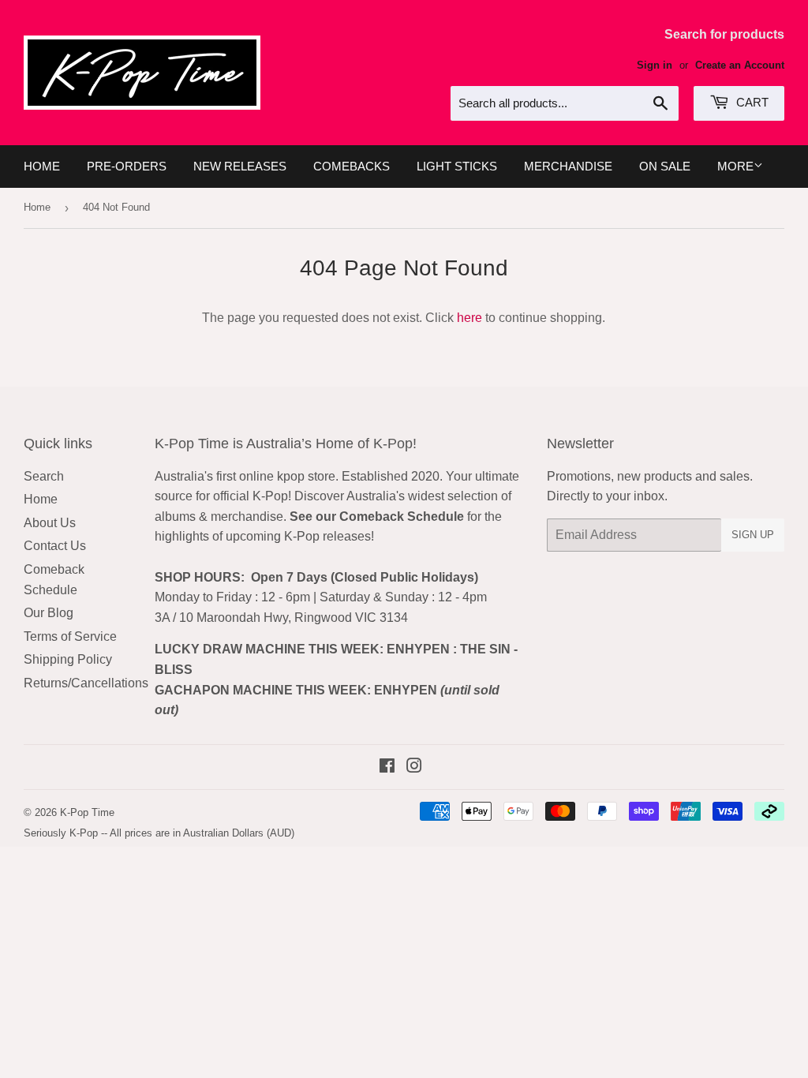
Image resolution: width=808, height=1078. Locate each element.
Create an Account (739, 65)
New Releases (239, 166)
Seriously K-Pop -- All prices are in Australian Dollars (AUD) (159, 833)
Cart (751, 102)
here (469, 317)
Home (42, 166)
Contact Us (55, 545)
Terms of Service (70, 636)
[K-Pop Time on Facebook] (387, 767)
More (735, 166)
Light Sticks (457, 166)
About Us (50, 523)
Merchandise (568, 166)
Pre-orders (126, 166)
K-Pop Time (87, 812)
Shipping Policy (68, 659)
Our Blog (48, 612)
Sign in (654, 65)
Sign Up (752, 535)
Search (44, 476)
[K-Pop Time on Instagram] (414, 767)
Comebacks (351, 166)
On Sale (664, 166)
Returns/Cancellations (86, 683)
